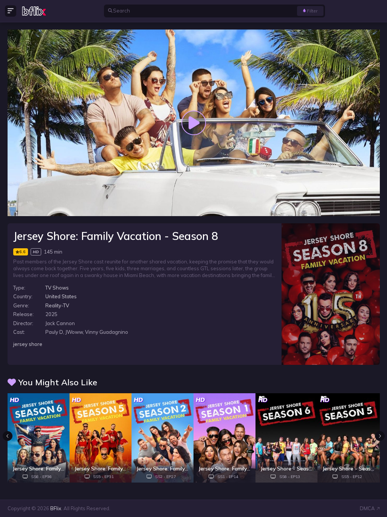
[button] (380, 436)
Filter (312, 11)
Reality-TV (57, 305)
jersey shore (27, 344)
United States (61, 296)
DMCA (367, 508)
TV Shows (57, 288)
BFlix (55, 508)
